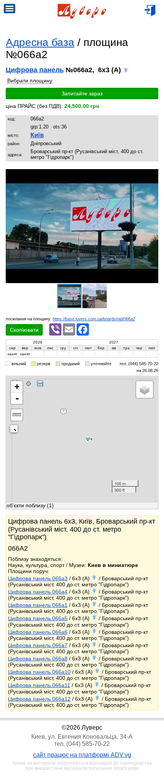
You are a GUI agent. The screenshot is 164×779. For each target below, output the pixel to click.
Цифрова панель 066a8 (38, 659)
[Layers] (144, 389)
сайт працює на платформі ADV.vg (82, 755)
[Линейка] (17, 415)
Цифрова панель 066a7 (38, 645)
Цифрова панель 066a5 (38, 618)
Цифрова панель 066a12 (39, 699)
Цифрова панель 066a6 (38, 632)
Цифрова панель (35, 70)
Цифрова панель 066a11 (39, 685)
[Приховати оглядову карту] (15, 430)
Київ (37, 135)
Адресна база (40, 42)
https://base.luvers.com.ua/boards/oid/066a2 (94, 319)
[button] (151, 176)
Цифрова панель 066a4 (38, 592)
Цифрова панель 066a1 (38, 605)
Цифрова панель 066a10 (39, 672)
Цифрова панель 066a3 (38, 578)
